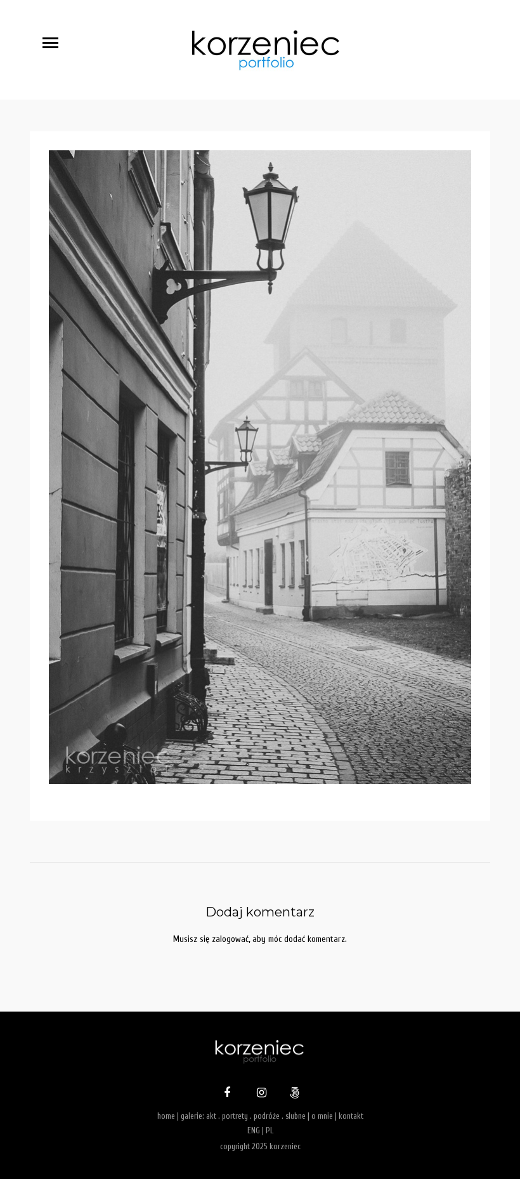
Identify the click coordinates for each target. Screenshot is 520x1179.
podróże (267, 1116)
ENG (253, 1130)
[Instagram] (260, 1094)
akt (211, 1116)
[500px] (293, 1094)
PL (269, 1130)
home (166, 1116)
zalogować (230, 939)
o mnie (322, 1116)
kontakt (351, 1116)
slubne (295, 1116)
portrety (235, 1116)
